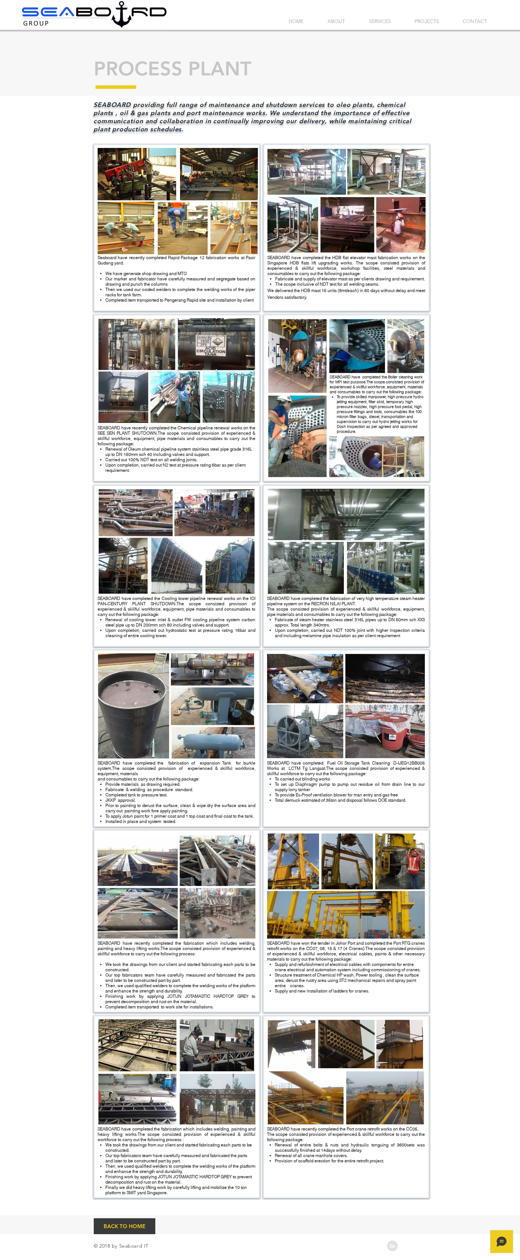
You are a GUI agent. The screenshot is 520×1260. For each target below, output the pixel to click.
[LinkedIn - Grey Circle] (392, 1246)
